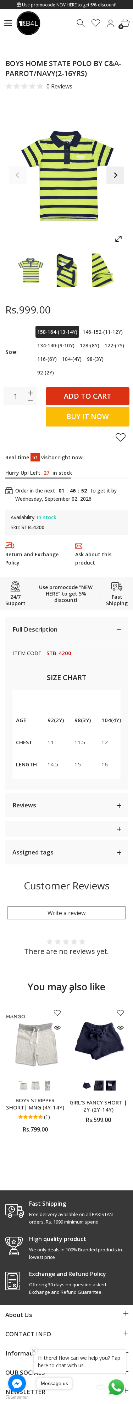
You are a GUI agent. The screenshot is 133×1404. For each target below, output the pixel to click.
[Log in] (110, 23)
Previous (18, 175)
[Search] (81, 23)
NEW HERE (66, 5)
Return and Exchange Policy (32, 558)
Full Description (34, 629)
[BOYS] (30, 270)
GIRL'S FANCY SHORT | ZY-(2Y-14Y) (98, 1106)
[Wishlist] (96, 23)
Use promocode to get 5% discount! (68, 5)
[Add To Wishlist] (120, 437)
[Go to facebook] (17, 1383)
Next (115, 175)
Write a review (66, 913)
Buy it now (87, 416)
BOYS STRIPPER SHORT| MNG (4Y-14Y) (35, 1104)
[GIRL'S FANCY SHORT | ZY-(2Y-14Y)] (98, 1040)
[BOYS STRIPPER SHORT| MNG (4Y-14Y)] (35, 1040)
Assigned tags (33, 852)
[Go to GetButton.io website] (17, 1397)
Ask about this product (93, 558)
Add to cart (87, 396)
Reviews (24, 805)
